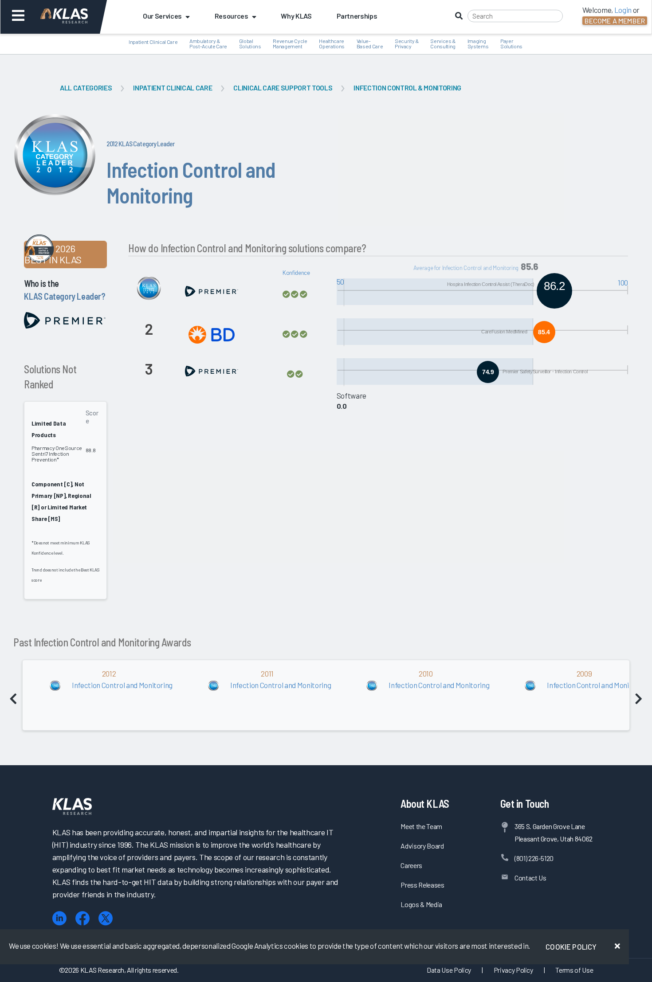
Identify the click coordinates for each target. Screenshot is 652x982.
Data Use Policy (449, 970)
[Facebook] (82, 918)
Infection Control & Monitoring (407, 87)
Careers (411, 865)
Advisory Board (422, 845)
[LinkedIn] (59, 918)
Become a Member (615, 20)
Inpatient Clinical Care (172, 87)
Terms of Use (574, 970)
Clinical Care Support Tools (282, 87)
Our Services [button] (162, 16)
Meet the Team (421, 826)
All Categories (86, 87)
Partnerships (357, 16)
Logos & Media (421, 904)
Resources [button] (231, 16)
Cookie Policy (571, 946)
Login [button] (623, 9)
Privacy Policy (513, 970)
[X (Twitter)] (105, 918)
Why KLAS (296, 16)
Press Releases (422, 884)
